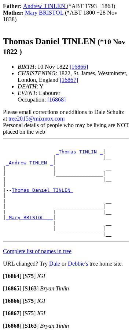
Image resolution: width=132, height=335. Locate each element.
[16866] (79, 67)
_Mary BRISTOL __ (29, 217)
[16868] (56, 99)
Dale (54, 263)
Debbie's (78, 263)
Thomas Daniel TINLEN (42, 190)
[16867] (69, 80)
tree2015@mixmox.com (36, 118)
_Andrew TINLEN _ (29, 162)
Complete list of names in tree (37, 251)
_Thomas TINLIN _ (79, 152)
